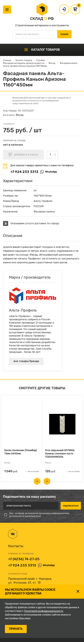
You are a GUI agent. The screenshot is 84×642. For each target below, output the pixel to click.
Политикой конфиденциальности (43, 611)
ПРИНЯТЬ (16, 629)
